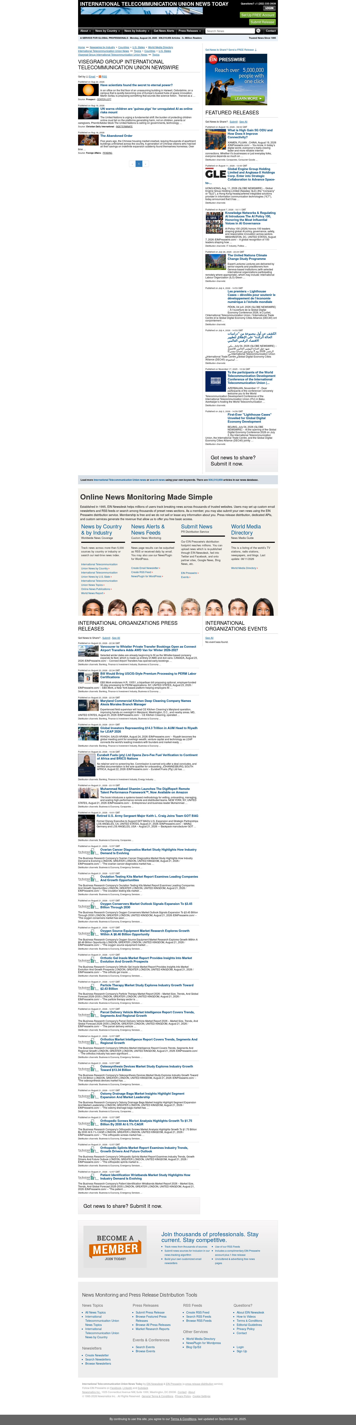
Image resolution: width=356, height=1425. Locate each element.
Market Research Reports (152, 1329)
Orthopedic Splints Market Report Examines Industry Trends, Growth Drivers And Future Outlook (144, 1149)
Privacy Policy (246, 1329)
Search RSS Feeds (198, 1316)
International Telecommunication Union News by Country (102, 1333)
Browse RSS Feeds (199, 1320)
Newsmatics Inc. (91, 1392)
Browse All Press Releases (153, 1325)
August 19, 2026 (227, 126)
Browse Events (145, 1351)
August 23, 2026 (99, 643)
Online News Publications (95, 589)
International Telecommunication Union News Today (154, 3)
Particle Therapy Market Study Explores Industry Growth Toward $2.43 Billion (146, 987)
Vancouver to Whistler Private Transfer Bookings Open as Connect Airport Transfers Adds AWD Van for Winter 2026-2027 (148, 648)
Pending (107, 152)
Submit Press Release (150, 1312)
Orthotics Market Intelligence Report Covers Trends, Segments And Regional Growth (148, 1041)
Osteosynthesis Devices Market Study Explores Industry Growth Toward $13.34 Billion (146, 1068)
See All (243, 121)
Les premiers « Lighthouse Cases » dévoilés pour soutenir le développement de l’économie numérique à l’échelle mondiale (251, 296)
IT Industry (231, 245)
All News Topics (95, 1312)
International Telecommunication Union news (120, 480)
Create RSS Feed (141, 572)
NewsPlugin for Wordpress (203, 1343)
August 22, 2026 (99, 751)
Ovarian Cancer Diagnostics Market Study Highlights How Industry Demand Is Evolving (148, 851)
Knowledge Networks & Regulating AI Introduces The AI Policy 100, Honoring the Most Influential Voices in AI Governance (250, 217)
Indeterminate (124, 126)
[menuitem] (104, 1320)
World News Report (92, 593)
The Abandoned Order (116, 135)
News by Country (106, 30)
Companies (231, 159)
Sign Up (242, 1351)
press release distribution (199, 1383)
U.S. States (138, 47)
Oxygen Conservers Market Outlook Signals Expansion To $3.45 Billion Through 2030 (146, 905)
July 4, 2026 (224, 288)
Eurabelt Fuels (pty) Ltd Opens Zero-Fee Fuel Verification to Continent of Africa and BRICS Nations (147, 757)
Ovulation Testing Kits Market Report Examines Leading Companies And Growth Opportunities (149, 878)
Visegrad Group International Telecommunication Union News (112, 54)
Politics (241, 245)
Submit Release (262, 22)
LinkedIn (127, 1388)
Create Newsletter (97, 1355)
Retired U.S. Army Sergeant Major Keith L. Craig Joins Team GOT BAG (147, 815)
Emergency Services (130, 867)
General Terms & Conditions (157, 1396)
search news (157, 480)
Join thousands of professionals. (203, 1234)
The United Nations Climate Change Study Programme (247, 257)
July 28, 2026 (225, 251)
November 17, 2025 (228, 369)
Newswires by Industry (102, 47)
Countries (123, 47)
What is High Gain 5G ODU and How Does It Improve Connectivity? (250, 133)
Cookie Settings (201, 1396)
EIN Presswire (189, 573)
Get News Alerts (164, 30)
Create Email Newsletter (144, 568)
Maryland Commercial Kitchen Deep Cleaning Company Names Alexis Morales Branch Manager (145, 702)
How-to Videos (246, 1316)
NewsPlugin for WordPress (146, 576)
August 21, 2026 (99, 785)
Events (185, 577)
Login (240, 1347)
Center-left (104, 99)
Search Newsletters (98, 1359)
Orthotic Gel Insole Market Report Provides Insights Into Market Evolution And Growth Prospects (146, 960)
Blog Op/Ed (193, 1347)
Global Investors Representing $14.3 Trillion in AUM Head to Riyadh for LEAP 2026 (149, 730)
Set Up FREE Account (257, 15)
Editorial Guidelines (249, 1325)
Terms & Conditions (249, 1320)
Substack (143, 1388)
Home (81, 47)
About (84, 30)
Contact (271, 30)
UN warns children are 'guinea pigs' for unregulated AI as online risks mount (146, 110)
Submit (234, 121)
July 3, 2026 (224, 411)
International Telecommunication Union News (103, 51)
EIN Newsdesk (154, 1383)
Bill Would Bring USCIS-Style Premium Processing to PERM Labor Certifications (148, 675)
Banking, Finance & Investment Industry (118, 664)
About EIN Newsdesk (250, 1312)
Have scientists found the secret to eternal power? (136, 85)
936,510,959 (165, 37)
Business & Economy (148, 664)
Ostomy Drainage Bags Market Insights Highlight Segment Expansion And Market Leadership (142, 1095)
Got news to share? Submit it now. (233, 460)
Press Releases (189, 30)
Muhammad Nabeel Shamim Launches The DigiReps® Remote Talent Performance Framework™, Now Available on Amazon (145, 790)
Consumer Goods (246, 159)
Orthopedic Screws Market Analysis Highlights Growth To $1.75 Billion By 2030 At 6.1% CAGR (146, 1122)
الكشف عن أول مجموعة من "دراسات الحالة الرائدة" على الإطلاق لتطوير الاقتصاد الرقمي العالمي (252, 337)
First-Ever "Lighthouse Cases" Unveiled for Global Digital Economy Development (250, 418)
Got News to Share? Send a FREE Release (231, 49)
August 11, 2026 (227, 165)
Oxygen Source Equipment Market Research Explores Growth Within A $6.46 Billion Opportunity (145, 932)
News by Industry (135, 30)
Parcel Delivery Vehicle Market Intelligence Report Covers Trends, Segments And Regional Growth (147, 1014)
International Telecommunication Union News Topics (102, 1320)
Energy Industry (145, 779)
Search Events (145, 1347)
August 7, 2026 (226, 209)
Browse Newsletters (98, 1363)
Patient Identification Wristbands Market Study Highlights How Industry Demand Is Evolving (145, 1177)
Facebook (115, 1388)
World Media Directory (160, 47)
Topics (137, 51)
